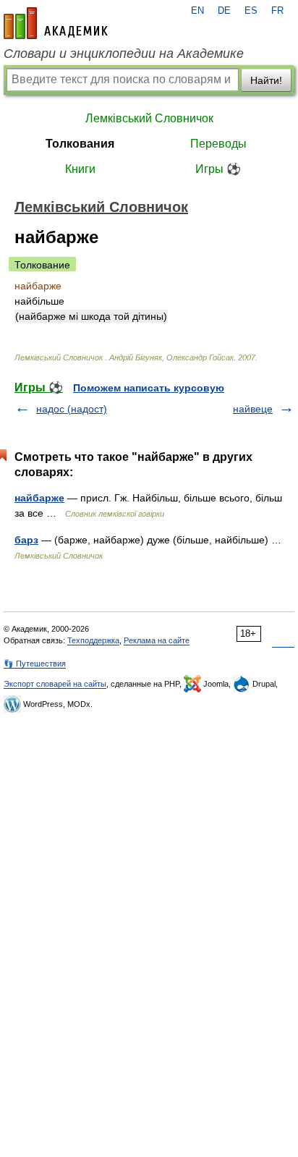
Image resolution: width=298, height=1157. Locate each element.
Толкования (80, 143)
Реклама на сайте (157, 640)
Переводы (218, 143)
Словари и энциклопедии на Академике (124, 53)
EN (197, 11)
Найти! (266, 80)
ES (250, 11)
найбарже (39, 498)
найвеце (253, 409)
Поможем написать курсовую (148, 388)
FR (277, 11)
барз (26, 540)
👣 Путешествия (35, 663)
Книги (80, 169)
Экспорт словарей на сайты (55, 683)
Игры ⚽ (218, 169)
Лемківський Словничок (149, 118)
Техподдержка (93, 640)
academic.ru (56, 23)
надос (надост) (71, 409)
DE (224, 11)
